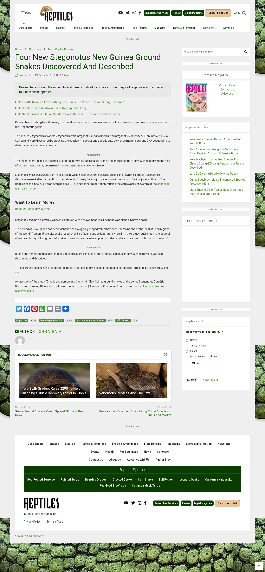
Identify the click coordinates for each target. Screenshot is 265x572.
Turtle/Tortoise (198, 345)
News (147, 451)
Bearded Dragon (96, 479)
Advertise (228, 27)
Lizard (193, 351)
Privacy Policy (32, 521)
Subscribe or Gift (218, 13)
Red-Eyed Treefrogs (113, 485)
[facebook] (140, 13)
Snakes (44, 27)
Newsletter (209, 27)
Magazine (159, 27)
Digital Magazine (194, 13)
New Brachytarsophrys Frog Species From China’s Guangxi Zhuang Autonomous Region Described (217, 163)
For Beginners (129, 451)
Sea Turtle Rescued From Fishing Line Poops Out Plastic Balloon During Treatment (72, 102)
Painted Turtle (70, 479)
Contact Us (227, 89)
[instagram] (134, 13)
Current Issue (227, 85)
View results (210, 379)
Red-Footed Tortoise (41, 479)
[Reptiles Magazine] (55, 22)
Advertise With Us (138, 459)
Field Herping (139, 27)
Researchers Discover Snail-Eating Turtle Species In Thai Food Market (135, 413)
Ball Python (166, 479)
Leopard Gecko (189, 479)
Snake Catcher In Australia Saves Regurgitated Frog (52, 108)
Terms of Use (55, 521)
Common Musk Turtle (146, 485)
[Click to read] (54, 380)
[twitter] (128, 13)
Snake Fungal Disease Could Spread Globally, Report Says (51, 413)
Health (109, 451)
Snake (193, 340)
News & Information (184, 27)
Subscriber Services (157, 13)
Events (95, 451)
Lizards (60, 27)
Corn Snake (145, 479)
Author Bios (163, 459)
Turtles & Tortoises (82, 27)
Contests (163, 451)
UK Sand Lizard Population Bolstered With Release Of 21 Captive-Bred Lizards (69, 114)
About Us (115, 459)
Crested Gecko (122, 479)
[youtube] (120, 13)
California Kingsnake (218, 479)
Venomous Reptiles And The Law (124, 393)
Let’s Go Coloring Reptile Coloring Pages (214, 173)
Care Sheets (25, 27)
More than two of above (203, 356)
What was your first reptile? (204, 331)
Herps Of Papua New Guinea (32, 208)
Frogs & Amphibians (112, 27)
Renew (177, 13)
